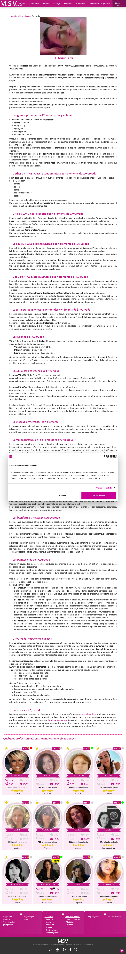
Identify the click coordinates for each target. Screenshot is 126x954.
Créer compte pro (73, 919)
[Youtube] (57, 950)
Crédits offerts (51, 930)
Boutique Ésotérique (50, 920)
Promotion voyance (50, 926)
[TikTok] (51, 950)
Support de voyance (7, 918)
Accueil (13, 16)
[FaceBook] (70, 950)
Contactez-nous (114, 917)
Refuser (62, 496)
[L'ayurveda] (11, 4)
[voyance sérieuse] (63, 941)
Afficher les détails (104, 488)
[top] (122, 950)
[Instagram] (65, 950)
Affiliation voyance (70, 923)
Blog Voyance (93, 917)
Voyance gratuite (52, 932)
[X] (75, 950)
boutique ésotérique (57, 720)
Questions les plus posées (9, 923)
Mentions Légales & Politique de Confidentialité (75, 944)
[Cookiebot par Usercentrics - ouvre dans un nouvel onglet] (106, 456)
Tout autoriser (99, 496)
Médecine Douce (24, 16)
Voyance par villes (29, 918)
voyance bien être (87, 714)
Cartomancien (94, 4)
